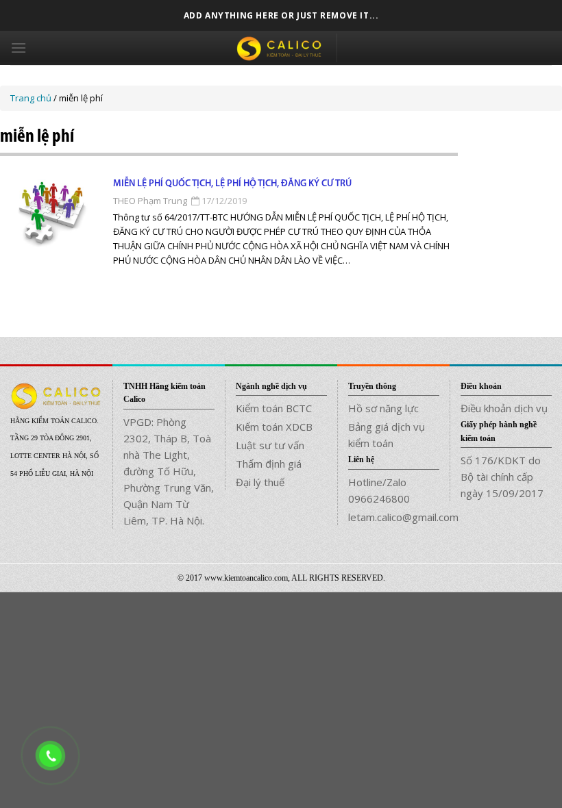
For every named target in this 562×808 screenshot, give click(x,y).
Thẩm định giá (269, 463)
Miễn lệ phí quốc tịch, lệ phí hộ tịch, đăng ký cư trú (232, 184)
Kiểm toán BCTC (274, 408)
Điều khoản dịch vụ (504, 408)
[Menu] (18, 47)
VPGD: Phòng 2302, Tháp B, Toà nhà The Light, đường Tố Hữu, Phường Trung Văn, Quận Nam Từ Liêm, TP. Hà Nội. (168, 471)
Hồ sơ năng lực (383, 408)
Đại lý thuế (260, 482)
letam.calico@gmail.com (393, 517)
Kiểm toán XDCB (274, 426)
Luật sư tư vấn (270, 445)
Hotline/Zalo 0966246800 (379, 490)
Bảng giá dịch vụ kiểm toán (386, 435)
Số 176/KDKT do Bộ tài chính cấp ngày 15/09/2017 (502, 476)
